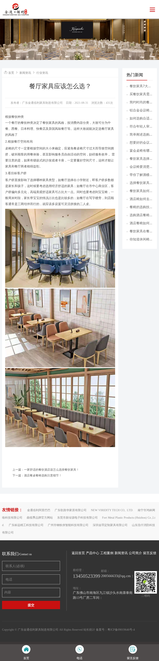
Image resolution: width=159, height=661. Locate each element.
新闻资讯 (25, 72)
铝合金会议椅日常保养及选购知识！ (141, 110)
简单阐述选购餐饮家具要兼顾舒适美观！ (141, 134)
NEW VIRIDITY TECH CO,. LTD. (112, 510)
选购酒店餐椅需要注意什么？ (141, 215)
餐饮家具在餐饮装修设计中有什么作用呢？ (141, 231)
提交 (31, 605)
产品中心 (92, 553)
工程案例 (106, 553)
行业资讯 (42, 72)
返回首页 (78, 553)
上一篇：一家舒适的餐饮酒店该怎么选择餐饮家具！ (45, 469)
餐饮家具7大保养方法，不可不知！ (141, 86)
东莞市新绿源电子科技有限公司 (77, 517)
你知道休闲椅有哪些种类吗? (141, 239)
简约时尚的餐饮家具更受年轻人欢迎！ (141, 102)
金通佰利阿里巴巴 (38, 510)
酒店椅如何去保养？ (141, 199)
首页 (11, 72)
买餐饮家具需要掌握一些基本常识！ (141, 94)
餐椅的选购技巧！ (139, 207)
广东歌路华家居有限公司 (71, 510)
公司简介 (135, 553)
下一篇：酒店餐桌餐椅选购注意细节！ (37, 475)
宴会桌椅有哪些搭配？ (141, 150)
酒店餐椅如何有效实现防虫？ (141, 223)
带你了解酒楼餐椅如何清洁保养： (141, 175)
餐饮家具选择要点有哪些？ (141, 158)
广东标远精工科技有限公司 (26, 525)
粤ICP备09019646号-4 (121, 629)
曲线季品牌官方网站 (40, 517)
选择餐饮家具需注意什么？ (141, 183)
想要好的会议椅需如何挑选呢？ (141, 142)
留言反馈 (149, 553)
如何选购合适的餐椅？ (141, 118)
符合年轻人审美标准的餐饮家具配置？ (141, 126)
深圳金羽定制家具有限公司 (110, 525)
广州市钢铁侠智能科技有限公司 (68, 525)
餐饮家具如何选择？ (141, 191)
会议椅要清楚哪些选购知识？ (141, 167)
